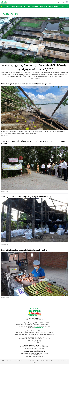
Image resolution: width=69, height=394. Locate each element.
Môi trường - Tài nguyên (31, 6)
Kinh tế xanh (43, 6)
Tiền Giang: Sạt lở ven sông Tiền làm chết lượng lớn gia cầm (26, 84)
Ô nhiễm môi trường (6, 191)
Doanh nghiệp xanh (6, 297)
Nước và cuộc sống (16, 6)
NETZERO (62, 6)
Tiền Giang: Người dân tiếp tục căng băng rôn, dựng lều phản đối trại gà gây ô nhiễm (33, 142)
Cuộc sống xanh (53, 6)
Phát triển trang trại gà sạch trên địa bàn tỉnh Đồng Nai (24, 250)
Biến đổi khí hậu (5, 135)
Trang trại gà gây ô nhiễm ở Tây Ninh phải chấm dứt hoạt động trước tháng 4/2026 (34, 67)
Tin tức (7, 6)
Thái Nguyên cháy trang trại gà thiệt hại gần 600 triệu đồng (26, 197)
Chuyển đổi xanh (5, 244)
